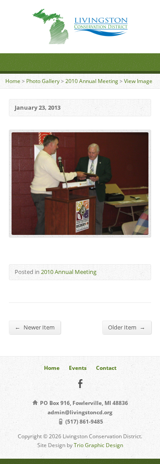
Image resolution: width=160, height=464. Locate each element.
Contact (106, 368)
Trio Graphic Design (98, 445)
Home (12, 81)
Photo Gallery (43, 81)
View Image (138, 81)
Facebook (80, 383)
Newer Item (35, 327)
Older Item (126, 327)
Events (78, 368)
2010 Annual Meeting (91, 81)
